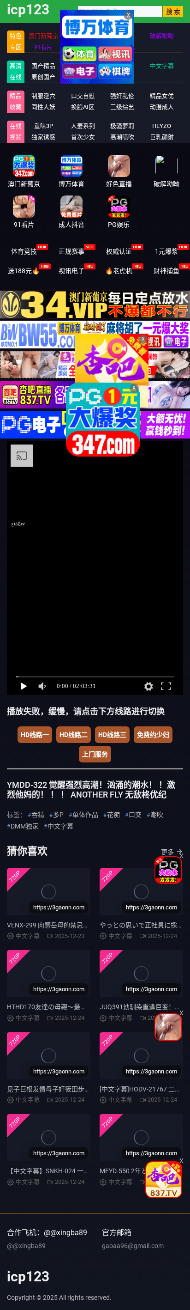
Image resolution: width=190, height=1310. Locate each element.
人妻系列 (83, 125)
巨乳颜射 (162, 137)
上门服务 (95, 754)
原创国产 (43, 76)
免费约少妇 (153, 734)
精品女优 (162, 95)
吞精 (37, 814)
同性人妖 (43, 107)
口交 (135, 814)
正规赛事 (71, 251)
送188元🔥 (24, 270)
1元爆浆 (166, 251)
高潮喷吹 (122, 137)
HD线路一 (35, 734)
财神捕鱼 (166, 270)
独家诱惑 (43, 137)
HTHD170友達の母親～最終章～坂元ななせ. (70, 1007)
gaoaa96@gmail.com (133, 1245)
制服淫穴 (43, 95)
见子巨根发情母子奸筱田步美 (49, 1089)
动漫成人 (162, 107)
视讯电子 (71, 270)
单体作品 (85, 814)
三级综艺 (122, 107)
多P (58, 814)
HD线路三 (112, 734)
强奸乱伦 (122, 95)
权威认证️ (119, 251)
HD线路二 (73, 734)
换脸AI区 (83, 107)
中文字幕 (162, 65)
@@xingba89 (26, 1245)
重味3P (43, 125)
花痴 (113, 814)
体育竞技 (24, 251)
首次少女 (83, 137)
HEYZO (161, 125)
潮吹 (156, 814)
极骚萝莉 (122, 125)
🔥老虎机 (118, 270)
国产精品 (43, 65)
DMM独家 (25, 826)
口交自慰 (83, 95)
